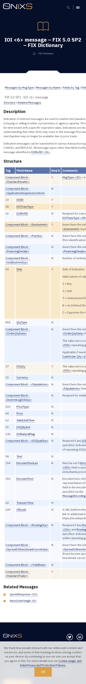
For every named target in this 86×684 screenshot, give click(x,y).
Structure (9, 102)
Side (19, 269)
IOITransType (25, 206)
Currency (22, 377)
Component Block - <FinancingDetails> (17, 249)
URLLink (21, 509)
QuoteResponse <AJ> (24, 594)
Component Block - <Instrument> (26, 224)
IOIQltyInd (23, 427)
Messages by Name (48, 87)
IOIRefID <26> (40, 152)
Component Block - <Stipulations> (27, 384)
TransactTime (25, 503)
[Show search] (69, 7)
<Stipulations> (71, 388)
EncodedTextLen (27, 463)
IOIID (20, 200)
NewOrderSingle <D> (23, 601)
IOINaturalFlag (25, 434)
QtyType (21, 322)
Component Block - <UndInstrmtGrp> (17, 260)
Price (19, 413)
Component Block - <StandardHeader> (17, 179)
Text (19, 456)
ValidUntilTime (25, 420)
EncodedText (24, 479)
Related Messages (29, 102)
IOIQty (20, 366)
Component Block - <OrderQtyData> (17, 331)
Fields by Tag (71, 87)
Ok (43, 672)
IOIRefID (22, 213)
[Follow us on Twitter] (70, 637)
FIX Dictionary (45, 53)
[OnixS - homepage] (18, 6)
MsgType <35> (71, 177)
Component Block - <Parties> (24, 236)
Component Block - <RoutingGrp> (26, 525)
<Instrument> (71, 229)
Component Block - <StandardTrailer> (17, 574)
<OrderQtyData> (73, 333)
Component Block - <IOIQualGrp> (26, 441)
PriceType (22, 407)
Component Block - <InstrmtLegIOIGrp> (18, 397)
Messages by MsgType (19, 87)
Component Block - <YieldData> (25, 565)
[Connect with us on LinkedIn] (80, 637)
